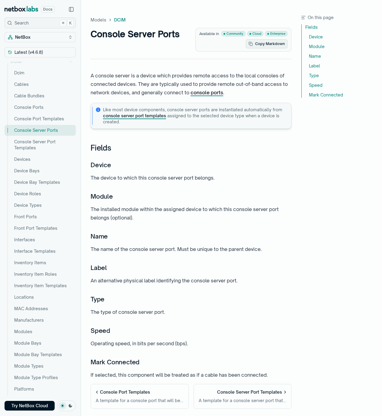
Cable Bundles (29, 95)
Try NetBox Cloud (29, 405)
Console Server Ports (36, 130)
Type (97, 299)
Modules (23, 331)
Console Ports (28, 107)
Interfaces (24, 239)
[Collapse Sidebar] (71, 9)
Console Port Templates (39, 118)
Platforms (24, 389)
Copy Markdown (270, 43)
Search (43, 22)
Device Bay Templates (37, 182)
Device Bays (27, 170)
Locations (24, 297)
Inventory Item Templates (40, 285)
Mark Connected (115, 362)
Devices (22, 159)
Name (99, 236)
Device (101, 165)
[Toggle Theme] (66, 405)
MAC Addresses (31, 308)
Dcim (19, 72)
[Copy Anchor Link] (116, 148)
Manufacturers (29, 320)
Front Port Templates (35, 228)
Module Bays (27, 343)
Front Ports (25, 216)
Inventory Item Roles (35, 274)
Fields (101, 147)
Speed (100, 330)
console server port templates (134, 115)
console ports (207, 92)
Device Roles (27, 193)
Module (102, 196)
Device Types (28, 205)
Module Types (28, 366)
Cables (21, 84)
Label (99, 267)
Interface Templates (35, 251)
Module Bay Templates (38, 354)
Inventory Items (30, 262)
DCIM (16, 61)
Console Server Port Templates (35, 144)
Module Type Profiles (36, 377)
